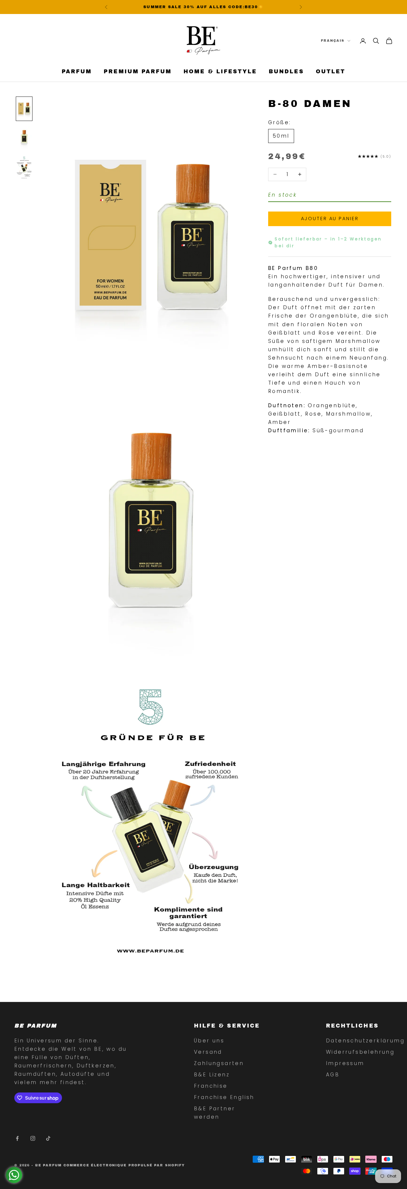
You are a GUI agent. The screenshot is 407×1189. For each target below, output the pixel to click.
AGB (332, 1074)
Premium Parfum (138, 72)
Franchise (211, 1085)
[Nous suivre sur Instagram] (33, 1138)
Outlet (330, 72)
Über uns (209, 1040)
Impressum (345, 1063)
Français (332, 41)
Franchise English (224, 1097)
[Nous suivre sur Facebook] (17, 1138)
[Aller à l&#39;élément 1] (24, 109)
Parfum (77, 72)
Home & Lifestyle (220, 72)
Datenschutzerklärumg (365, 1040)
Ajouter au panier (330, 218)
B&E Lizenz (212, 1074)
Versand (208, 1052)
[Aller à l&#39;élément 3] (24, 167)
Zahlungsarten (219, 1063)
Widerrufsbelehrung (360, 1052)
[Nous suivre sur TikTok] (48, 1138)
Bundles (286, 72)
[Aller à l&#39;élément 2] (24, 138)
